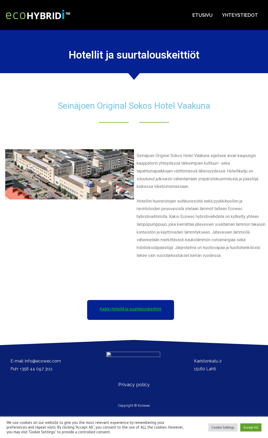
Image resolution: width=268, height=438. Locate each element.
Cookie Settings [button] (222, 427)
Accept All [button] (250, 427)
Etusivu (202, 15)
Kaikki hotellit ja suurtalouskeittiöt (130, 309)
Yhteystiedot (240, 15)
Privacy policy (134, 384)
